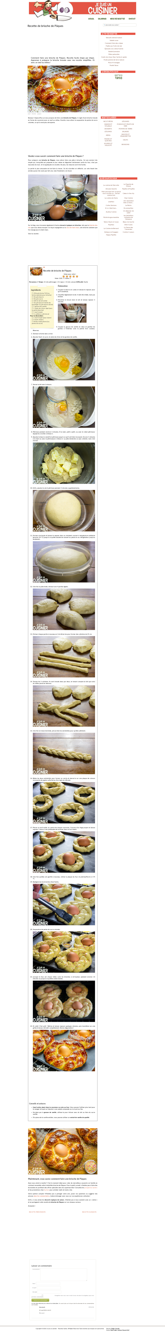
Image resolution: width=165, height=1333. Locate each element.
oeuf (29, 113)
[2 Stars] (66, 276)
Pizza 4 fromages (114, 62)
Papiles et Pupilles (128, 189)
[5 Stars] (76, 276)
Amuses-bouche (111, 189)
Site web (34, 1292)
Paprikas (111, 224)
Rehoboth (42, 1307)
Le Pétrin (128, 205)
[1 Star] (63, 276)
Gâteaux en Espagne (111, 232)
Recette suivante (89, 1212)
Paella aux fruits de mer (114, 46)
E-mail (34, 1287)
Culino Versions (111, 205)
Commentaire (36, 1269)
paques (39, 113)
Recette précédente (37, 1212)
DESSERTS (108, 129)
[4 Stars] (73, 276)
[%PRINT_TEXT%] (44, 267)
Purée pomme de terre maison (114, 60)
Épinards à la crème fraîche (114, 49)
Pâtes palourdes (113, 54)
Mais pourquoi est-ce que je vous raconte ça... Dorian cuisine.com (111, 193)
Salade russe (114, 40)
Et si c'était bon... (111, 208)
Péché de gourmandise (111, 217)
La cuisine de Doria (111, 198)
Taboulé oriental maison (114, 37)
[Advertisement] (63, 41)
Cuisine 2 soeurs (128, 232)
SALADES (125, 131)
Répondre (91, 1307)
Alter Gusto (128, 224)
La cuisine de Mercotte (111, 185)
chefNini (111, 202)
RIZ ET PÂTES (108, 121)
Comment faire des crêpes (114, 43)
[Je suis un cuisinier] (82, 10)
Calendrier (102, 19)
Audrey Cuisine (111, 212)
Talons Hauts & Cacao (111, 222)
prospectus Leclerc (91, 1187)
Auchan (46, 1190)
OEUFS (125, 140)
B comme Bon (128, 208)
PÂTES (108, 135)
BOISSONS (125, 144)
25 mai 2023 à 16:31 (45, 1310)
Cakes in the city (128, 193)
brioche (34, 113)
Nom (34, 1283)
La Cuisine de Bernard (111, 228)
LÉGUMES (125, 121)
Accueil (91, 19)
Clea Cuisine (128, 198)
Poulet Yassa (114, 65)
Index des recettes (117, 19)
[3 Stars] (70, 276)
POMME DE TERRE (125, 129)
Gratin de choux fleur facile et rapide (114, 57)
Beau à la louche (128, 222)
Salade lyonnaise (114, 51)
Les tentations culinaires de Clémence (128, 217)
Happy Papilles (111, 235)
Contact (132, 19)
